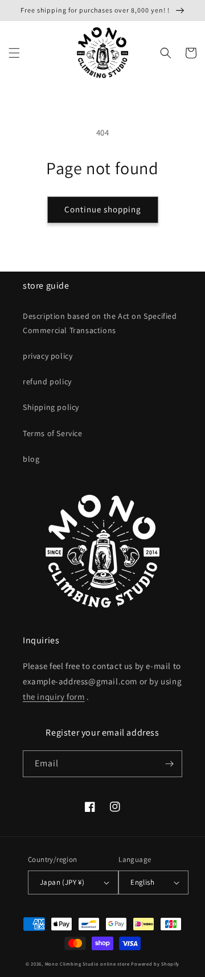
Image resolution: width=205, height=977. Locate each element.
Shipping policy (51, 407)
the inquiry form (54, 696)
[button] (14, 52)
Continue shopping (102, 209)
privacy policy (47, 356)
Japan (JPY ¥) (62, 882)
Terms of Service (53, 433)
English (142, 882)
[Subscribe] (169, 763)
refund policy (47, 381)
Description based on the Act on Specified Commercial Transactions (100, 323)
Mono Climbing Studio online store (87, 963)
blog (31, 459)
